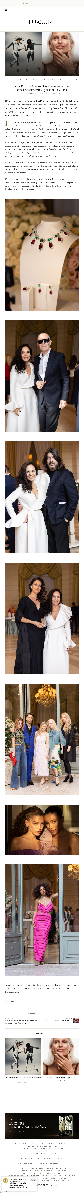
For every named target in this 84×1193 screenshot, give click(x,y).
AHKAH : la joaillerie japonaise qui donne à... (61, 1078)
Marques (64, 1178)
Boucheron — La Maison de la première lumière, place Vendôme (42, 1148)
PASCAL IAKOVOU (52, 73)
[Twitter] (37, 28)
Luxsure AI (34, 1143)
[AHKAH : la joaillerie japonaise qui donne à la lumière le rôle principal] (60, 54)
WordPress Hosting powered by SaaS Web (42, 1186)
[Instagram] (40, 28)
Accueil (7, 79)
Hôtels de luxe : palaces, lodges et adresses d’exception (42, 1173)
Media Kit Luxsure (21, 1143)
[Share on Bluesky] (55, 1013)
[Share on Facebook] (43, 1013)
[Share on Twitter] (45, 1013)
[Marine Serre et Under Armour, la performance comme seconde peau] (23, 54)
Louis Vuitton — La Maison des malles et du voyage (42, 1153)
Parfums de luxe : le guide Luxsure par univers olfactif (42, 1166)
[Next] (36, 3)
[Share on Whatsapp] (51, 1013)
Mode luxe (57, 1176)
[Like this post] (41, 1013)
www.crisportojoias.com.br (36, 989)
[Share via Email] (57, 1013)
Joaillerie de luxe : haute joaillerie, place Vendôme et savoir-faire (42, 1171)
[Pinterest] (43, 28)
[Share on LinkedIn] (49, 1013)
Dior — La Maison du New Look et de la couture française (42, 1151)
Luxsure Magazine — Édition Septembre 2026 (53, 1181)
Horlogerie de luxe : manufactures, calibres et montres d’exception (42, 1168)
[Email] (49, 28)
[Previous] (33, 3)
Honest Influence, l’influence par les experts (42, 1146)
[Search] (78, 10)
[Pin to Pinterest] (47, 1013)
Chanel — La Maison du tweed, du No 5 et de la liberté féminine (42, 1158)
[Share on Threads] (53, 1013)
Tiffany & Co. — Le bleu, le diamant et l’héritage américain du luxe (42, 1163)
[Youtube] (46, 28)
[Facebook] (34, 28)
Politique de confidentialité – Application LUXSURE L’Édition (30, 1176)
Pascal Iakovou (15, 73)
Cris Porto (10, 1001)
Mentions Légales (48, 1143)
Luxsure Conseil (63, 1143)
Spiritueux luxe (70, 1176)
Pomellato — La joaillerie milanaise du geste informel (42, 1161)
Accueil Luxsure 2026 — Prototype (45, 1178)
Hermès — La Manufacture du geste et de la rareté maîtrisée (42, 1156)
